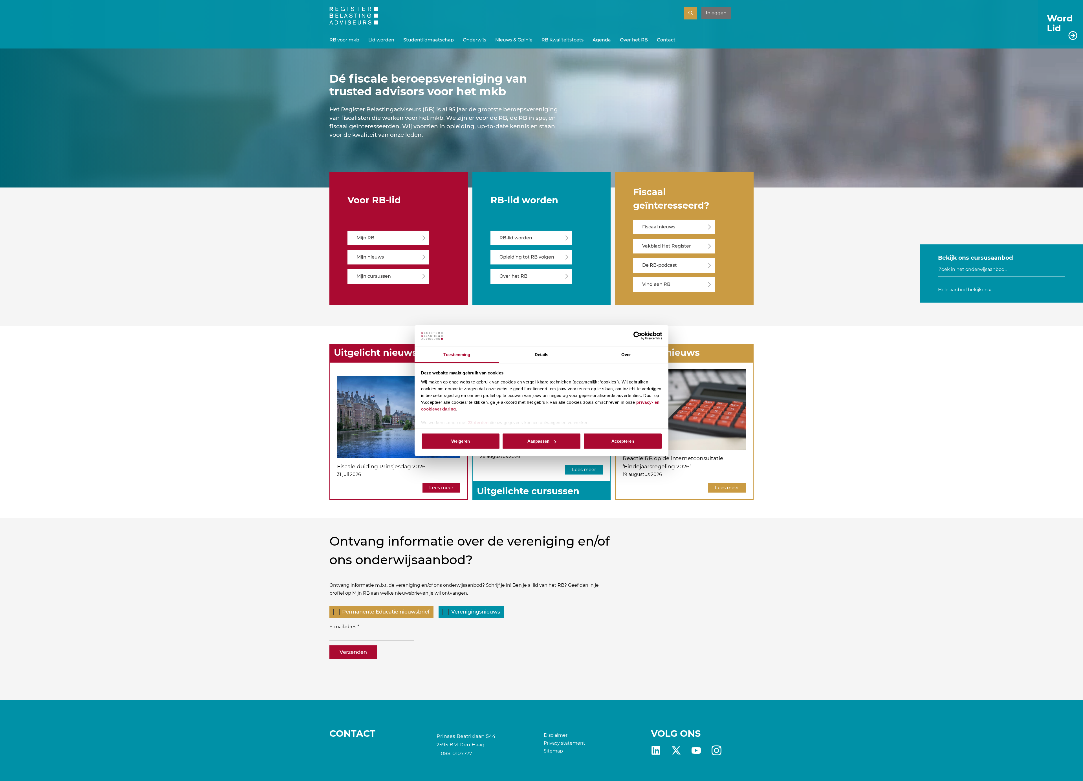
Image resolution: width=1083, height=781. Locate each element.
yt (696, 750)
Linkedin (656, 750)
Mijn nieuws (370, 257)
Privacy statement (564, 743)
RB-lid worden (515, 238)
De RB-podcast (659, 265)
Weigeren (460, 441)
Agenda (602, 40)
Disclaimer (555, 735)
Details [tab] (542, 354)
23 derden (478, 422)
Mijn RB (365, 238)
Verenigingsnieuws (475, 612)
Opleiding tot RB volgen (526, 257)
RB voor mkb (344, 40)
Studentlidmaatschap (428, 40)
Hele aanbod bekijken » (964, 289)
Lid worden (381, 40)
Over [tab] (626, 354)
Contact (666, 40)
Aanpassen (538, 441)
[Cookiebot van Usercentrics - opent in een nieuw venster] (637, 336)
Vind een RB (656, 284)
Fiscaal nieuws (658, 227)
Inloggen (716, 13)
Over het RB (634, 40)
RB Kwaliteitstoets (563, 40)
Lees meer (441, 487)
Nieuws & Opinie (513, 40)
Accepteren (622, 441)
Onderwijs (474, 40)
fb (716, 750)
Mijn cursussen (373, 276)
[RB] (353, 23)
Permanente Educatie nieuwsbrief (386, 612)
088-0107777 (456, 753)
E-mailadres (342, 626)
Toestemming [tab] (456, 354)
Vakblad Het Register (666, 246)
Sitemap (553, 751)
